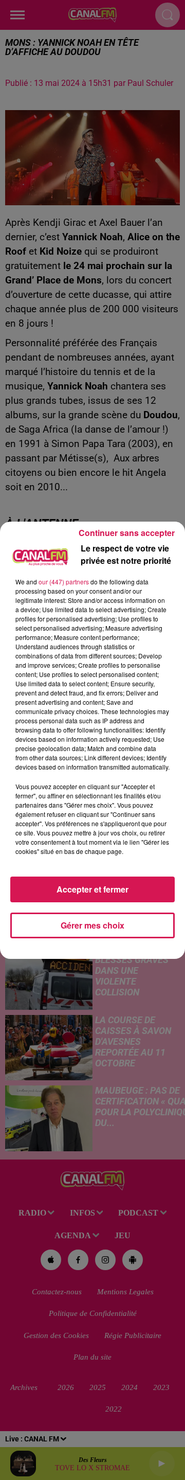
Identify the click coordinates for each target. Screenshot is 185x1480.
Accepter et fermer (92, 889)
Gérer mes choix (92, 925)
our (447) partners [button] (64, 581)
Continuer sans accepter (127, 533)
